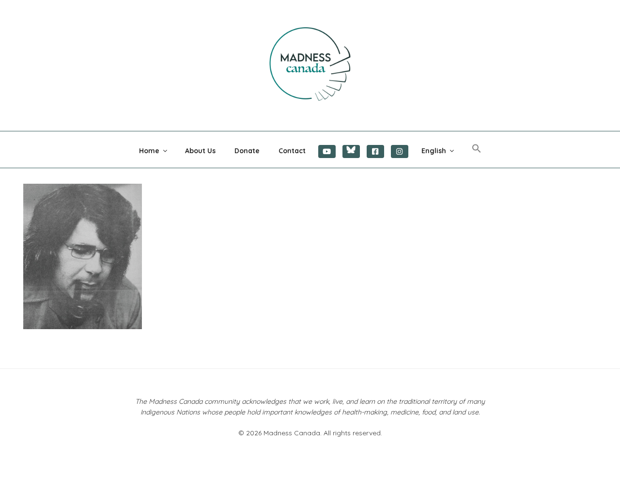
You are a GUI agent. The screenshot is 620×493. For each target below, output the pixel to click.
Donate (247, 150)
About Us (200, 150)
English (433, 150)
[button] (476, 149)
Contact (292, 150)
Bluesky (351, 151)
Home (149, 150)
